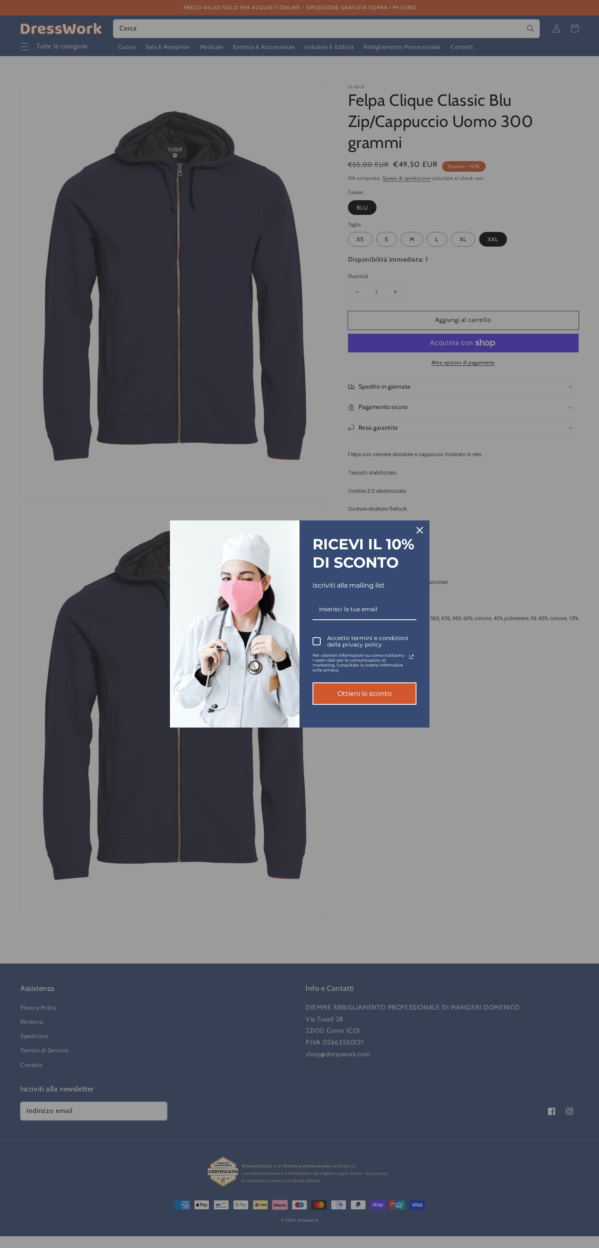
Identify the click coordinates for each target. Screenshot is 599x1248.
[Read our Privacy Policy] (411, 657)
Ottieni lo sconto (364, 693)
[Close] (419, 530)
